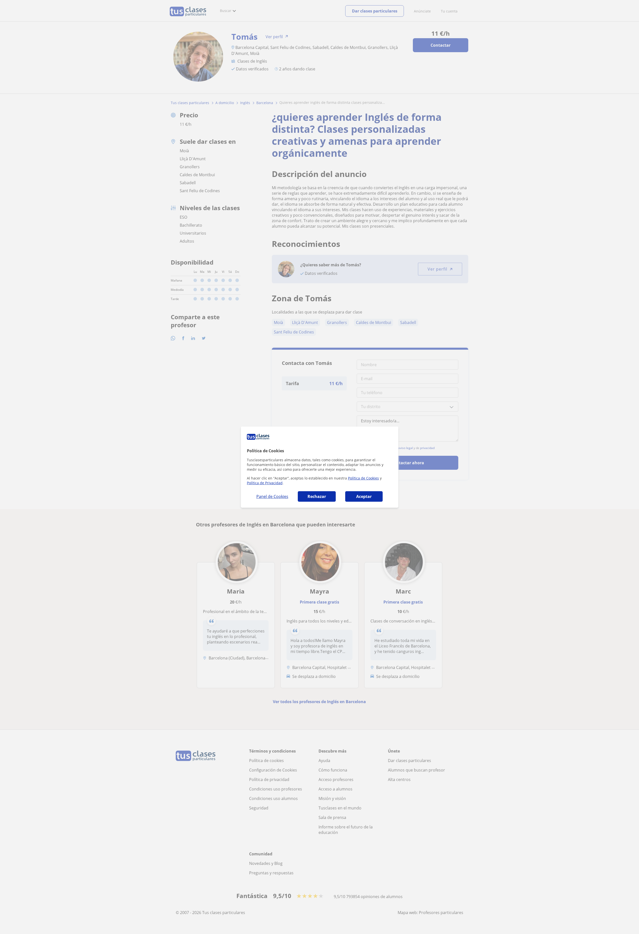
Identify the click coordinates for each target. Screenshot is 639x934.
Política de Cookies (363, 478)
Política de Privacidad (265, 482)
